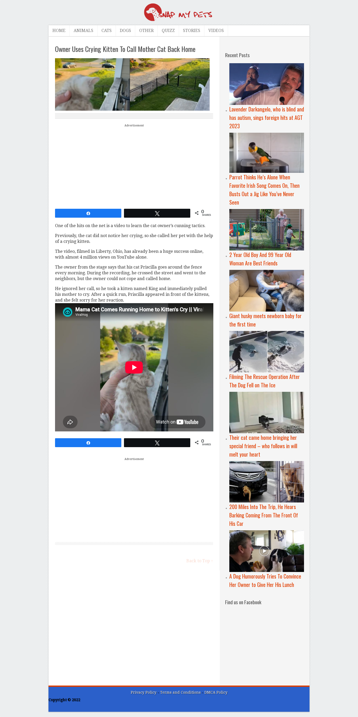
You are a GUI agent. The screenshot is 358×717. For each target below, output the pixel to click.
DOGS (125, 30)
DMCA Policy (215, 692)
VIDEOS (216, 30)
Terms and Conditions (181, 692)
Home (59, 30)
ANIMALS (83, 30)
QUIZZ (168, 30)
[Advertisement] (134, 165)
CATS (106, 30)
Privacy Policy (143, 692)
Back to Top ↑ (199, 560)
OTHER (146, 30)
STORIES (191, 30)
